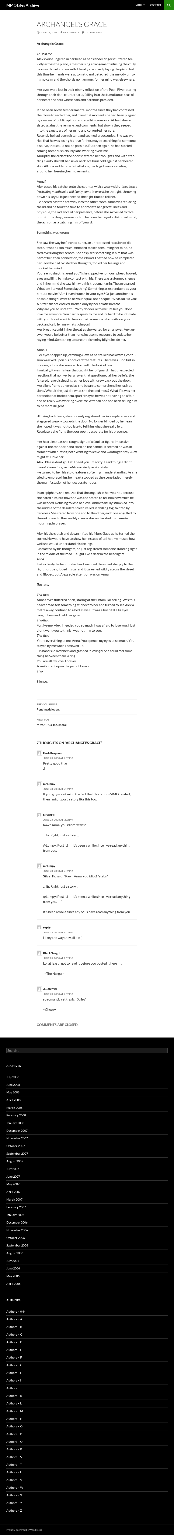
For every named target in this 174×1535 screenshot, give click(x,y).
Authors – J (13, 1388)
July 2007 (12, 1169)
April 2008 (13, 1100)
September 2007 (17, 1153)
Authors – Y (14, 1503)
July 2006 (12, 1260)
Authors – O (14, 1426)
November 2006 (17, 1230)
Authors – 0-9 (15, 1311)
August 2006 (14, 1253)
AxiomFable (71, 32)
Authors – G (14, 1365)
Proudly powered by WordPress (24, 1529)
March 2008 (14, 1107)
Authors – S (14, 1457)
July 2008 (12, 1077)
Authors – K (14, 1395)
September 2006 (17, 1245)
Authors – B (14, 1327)
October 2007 (15, 1146)
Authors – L (14, 1403)
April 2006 (13, 1283)
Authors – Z (14, 1510)
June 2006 (13, 1268)
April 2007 (13, 1192)
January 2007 (15, 1215)
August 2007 (14, 1161)
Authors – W (14, 1487)
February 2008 (16, 1115)
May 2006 (13, 1276)
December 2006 (17, 1222)
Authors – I (13, 1380)
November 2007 (17, 1138)
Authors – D (14, 1342)
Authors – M (14, 1411)
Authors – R (14, 1449)
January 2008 (15, 1123)
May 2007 (13, 1184)
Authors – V (14, 1480)
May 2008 (13, 1092)
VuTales (140, 5)
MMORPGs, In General (52, 722)
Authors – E (14, 1350)
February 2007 (16, 1207)
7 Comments (93, 32)
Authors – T (14, 1464)
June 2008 (13, 1084)
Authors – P (14, 1434)
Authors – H (14, 1372)
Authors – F (14, 1357)
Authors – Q (14, 1441)
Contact (155, 5)
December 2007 (17, 1130)
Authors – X (14, 1495)
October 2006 (15, 1237)
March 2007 (14, 1199)
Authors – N (14, 1418)
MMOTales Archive (22, 5)
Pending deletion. (48, 707)
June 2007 (13, 1176)
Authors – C (14, 1334)
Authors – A (14, 1319)
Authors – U (14, 1472)
